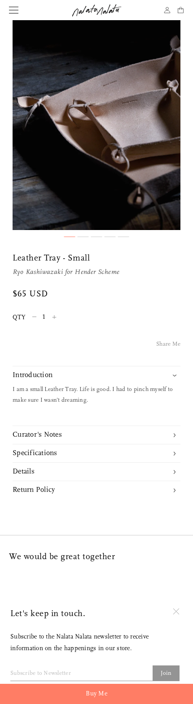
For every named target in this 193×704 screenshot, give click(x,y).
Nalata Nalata (96, 10)
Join (166, 673)
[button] (69, 237)
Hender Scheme (97, 272)
